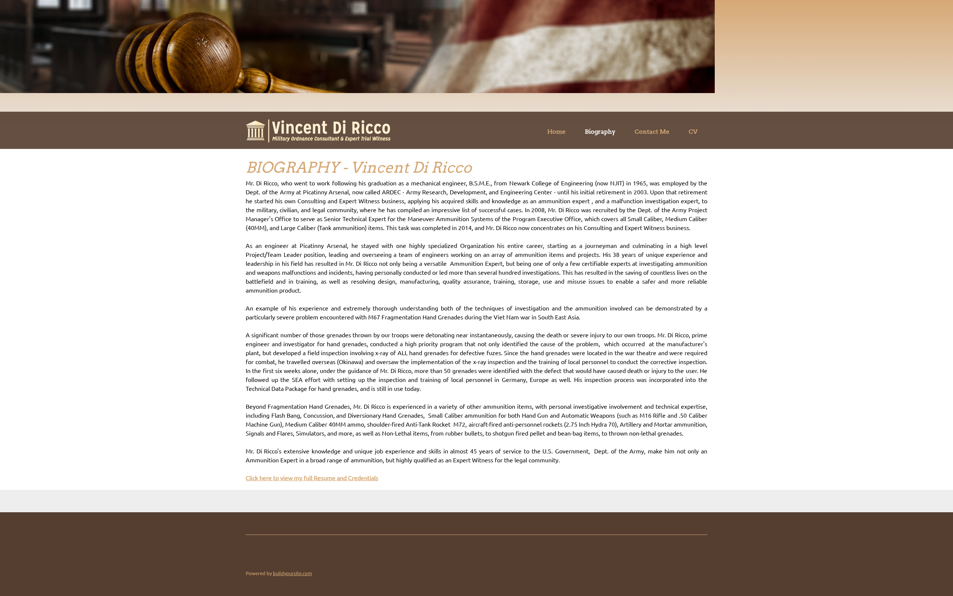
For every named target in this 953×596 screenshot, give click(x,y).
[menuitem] (556, 132)
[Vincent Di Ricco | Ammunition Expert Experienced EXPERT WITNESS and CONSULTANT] (318, 131)
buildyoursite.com (292, 573)
